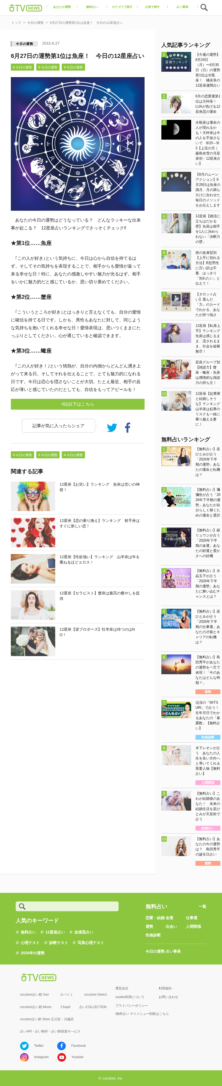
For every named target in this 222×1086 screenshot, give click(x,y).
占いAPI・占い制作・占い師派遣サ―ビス (50, 1031)
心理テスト (30, 942)
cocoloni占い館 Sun (34, 994)
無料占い (28, 932)
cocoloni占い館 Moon (35, 1007)
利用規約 (165, 988)
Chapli (65, 1007)
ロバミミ (66, 994)
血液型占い (83, 932)
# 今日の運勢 (22, 67)
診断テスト (58, 942)
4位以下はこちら (77, 404)
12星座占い (55, 932)
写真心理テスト (91, 942)
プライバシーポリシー (131, 1006)
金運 (169, 918)
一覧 (202, 906)
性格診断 (153, 935)
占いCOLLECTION (93, 1007)
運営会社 (121, 988)
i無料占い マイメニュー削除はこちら (142, 1014)
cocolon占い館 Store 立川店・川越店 (47, 1019)
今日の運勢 (24, 44)
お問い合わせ (168, 997)
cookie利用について (130, 997)
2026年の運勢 (33, 953)
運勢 (149, 926)
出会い (171, 926)
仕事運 (191, 918)
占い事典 (173, 951)
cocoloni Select (95, 994)
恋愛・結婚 (155, 918)
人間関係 (193, 926)
